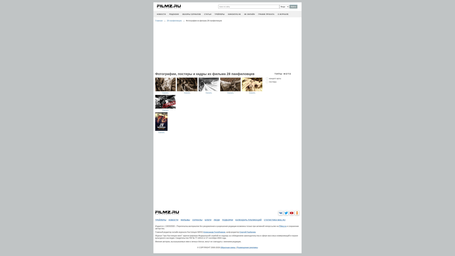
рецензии (174, 14)
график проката (266, 14)
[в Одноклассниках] (297, 213)
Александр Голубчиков (214, 232)
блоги (208, 220)
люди (217, 220)
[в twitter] (286, 213)
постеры (273, 82)
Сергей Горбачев (247, 232)
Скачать (165, 93)
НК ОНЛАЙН (249, 14)
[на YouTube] (291, 213)
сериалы (197, 220)
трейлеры (220, 14)
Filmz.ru (282, 226)
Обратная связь (228, 248)
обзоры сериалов (191, 14)
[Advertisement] (284, 124)
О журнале (283, 14)
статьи (207, 14)
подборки (227, 220)
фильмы (185, 220)
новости (161, 14)
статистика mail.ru (274, 220)
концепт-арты (275, 79)
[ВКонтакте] (281, 213)
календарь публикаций (248, 220)
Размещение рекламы (247, 248)
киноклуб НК (234, 14)
